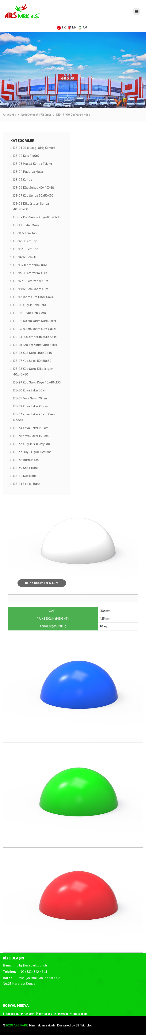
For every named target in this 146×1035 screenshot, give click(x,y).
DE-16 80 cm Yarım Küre (30, 273)
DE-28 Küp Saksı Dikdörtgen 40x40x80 (33, 371)
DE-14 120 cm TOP (26, 257)
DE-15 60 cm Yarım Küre (30, 265)
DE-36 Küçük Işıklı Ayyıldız (32, 444)
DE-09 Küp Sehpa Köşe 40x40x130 (37, 217)
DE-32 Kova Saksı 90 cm (30, 406)
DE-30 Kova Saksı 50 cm (30, 390)
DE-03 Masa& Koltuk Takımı (32, 164)
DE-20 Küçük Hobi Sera (29, 305)
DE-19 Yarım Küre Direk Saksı (33, 297)
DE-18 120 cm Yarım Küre (30, 289)
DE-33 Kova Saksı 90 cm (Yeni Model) (34, 417)
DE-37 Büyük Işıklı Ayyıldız (32, 452)
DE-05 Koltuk (22, 179)
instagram (80, 1013)
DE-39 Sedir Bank (25, 468)
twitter (29, 1013)
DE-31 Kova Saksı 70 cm (30, 398)
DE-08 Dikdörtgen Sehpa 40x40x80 (31, 206)
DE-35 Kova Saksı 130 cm (31, 436)
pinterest (45, 1013)
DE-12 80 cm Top (25, 241)
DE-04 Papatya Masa (28, 172)
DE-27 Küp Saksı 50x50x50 (32, 361)
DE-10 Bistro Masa (26, 225)
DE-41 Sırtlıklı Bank (26, 484)
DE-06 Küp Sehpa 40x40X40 (33, 187)
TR (63, 27)
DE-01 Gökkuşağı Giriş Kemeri (34, 148)
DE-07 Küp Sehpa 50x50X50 (33, 195)
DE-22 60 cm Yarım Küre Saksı (34, 321)
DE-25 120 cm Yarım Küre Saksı (35, 345)
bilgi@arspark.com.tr (32, 965)
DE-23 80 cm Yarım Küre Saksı (34, 329)
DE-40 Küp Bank (24, 476)
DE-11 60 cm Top (24, 233)
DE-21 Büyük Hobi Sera (29, 313)
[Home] (22, 11)
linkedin (62, 1013)
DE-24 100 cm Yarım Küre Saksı (35, 337)
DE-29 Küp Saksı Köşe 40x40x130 (37, 382)
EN (74, 27)
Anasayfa (9, 114)
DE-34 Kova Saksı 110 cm (30, 428)
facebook (12, 1013)
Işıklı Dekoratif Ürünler (36, 114)
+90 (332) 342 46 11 (33, 971)
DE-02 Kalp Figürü (26, 156)
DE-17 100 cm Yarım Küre (73, 114)
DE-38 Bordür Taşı (26, 460)
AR (85, 27)
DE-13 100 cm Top (25, 249)
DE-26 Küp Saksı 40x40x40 (32, 353)
